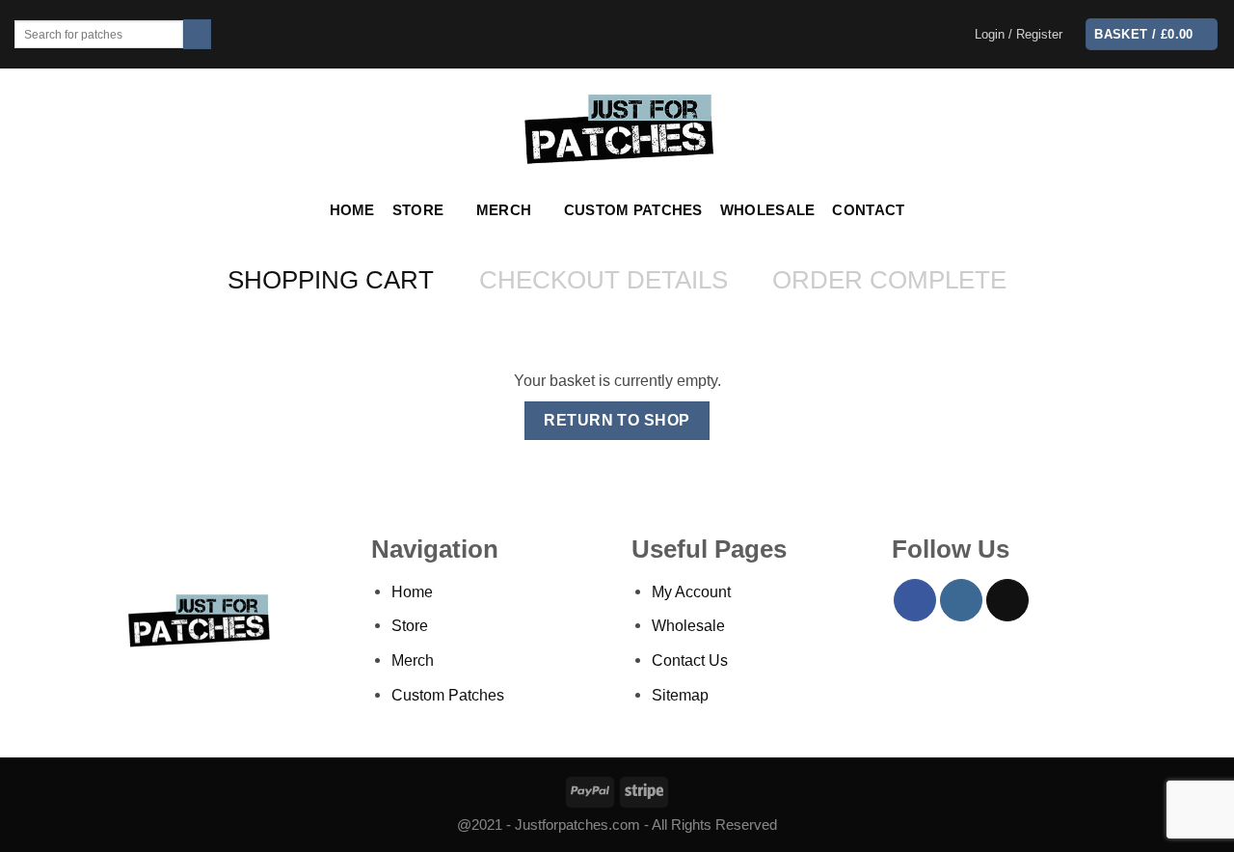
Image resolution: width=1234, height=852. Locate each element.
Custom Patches (633, 210)
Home (352, 210)
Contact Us (690, 660)
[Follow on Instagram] (961, 600)
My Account (691, 591)
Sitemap (680, 694)
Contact (868, 210)
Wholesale (768, 210)
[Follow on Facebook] (915, 600)
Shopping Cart (331, 279)
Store (417, 210)
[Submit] (197, 34)
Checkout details (603, 279)
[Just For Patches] (617, 129)
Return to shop (617, 420)
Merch (503, 210)
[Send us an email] (1007, 600)
